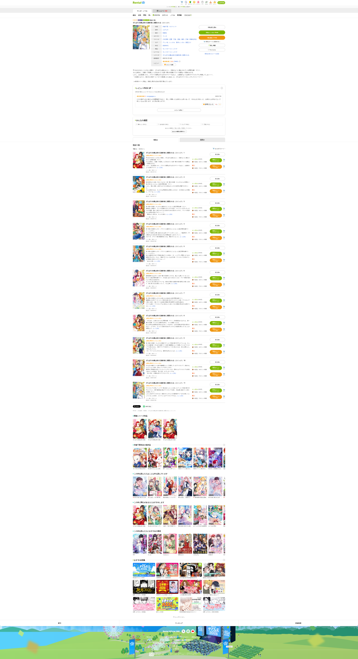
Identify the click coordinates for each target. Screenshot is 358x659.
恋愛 (170, 39)
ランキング (179, 623)
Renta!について (151, 637)
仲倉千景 (165, 26)
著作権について (167, 643)
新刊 (59, 623)
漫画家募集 (177, 643)
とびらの (165, 30)
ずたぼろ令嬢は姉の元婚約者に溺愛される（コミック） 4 (165, 224)
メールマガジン (206, 637)
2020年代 (165, 45)
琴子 (134, 554)
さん (151, 96)
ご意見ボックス (195, 637)
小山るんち (166, 554)
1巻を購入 (212, 38)
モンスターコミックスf (170, 49)
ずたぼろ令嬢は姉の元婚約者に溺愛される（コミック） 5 (165, 246)
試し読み (217, 154)
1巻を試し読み (212, 27)
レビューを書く (170, 64)
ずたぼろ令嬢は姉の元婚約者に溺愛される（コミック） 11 (165, 383)
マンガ (165, 36)
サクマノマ (172, 26)
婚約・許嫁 (184, 39)
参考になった (209, 104)
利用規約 (177, 640)
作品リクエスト (184, 637)
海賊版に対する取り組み (190, 643)
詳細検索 (298, 623)
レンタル (172, 42)
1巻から (135, 149)
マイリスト (213, 50)
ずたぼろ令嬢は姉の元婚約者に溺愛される (176, 55)
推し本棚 (212, 45)
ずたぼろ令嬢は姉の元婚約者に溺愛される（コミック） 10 (165, 360)
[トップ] (137, 2)
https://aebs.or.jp (159, 655)
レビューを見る (178, 110)
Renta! (134, 410)
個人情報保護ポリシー (188, 640)
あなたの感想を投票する (178, 131)
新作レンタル (180, 42)
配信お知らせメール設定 (212, 54)
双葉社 (165, 33)
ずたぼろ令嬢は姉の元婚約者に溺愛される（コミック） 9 (165, 338)
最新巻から (142, 149)
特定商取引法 (157, 643)
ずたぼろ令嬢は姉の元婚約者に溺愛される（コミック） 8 (165, 315)
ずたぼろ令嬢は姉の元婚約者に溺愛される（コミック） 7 (165, 293)
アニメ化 (165, 42)
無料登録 (222, 3)
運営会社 (202, 643)
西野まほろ (181, 554)
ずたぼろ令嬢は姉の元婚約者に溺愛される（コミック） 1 (165, 153)
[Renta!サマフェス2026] (143, 2)
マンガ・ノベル (142, 11)
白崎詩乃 (210, 554)
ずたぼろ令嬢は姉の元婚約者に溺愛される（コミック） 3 (165, 201)
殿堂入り (188, 42)
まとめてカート (219, 149)
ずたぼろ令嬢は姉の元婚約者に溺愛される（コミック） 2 (165, 177)
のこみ (149, 554)
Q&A (165, 637)
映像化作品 (193, 39)
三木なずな (196, 554)
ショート (163, 11)
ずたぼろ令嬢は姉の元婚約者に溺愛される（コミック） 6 (165, 271)
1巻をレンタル (212, 32)
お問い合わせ (173, 637)
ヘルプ (160, 637)
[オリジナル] (156, 15)
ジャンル (187, 15)
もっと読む (160, 167)
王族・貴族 (176, 39)
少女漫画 (165, 39)
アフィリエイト (167, 640)
